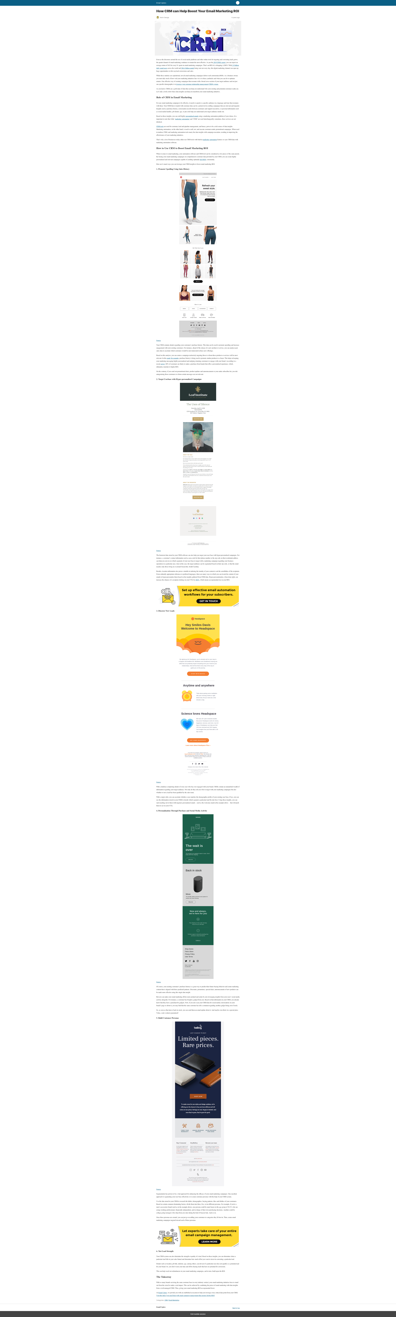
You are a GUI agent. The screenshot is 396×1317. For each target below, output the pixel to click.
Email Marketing (174, 1300)
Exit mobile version (198, 1314)
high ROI (203, 159)
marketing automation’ (182, 119)
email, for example (173, 358)
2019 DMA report (219, 62)
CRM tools (160, 126)
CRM (166, 1300)
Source (158, 340)
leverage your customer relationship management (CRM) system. (197, 84)
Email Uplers (162, 1292)
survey (163, 364)
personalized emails (192, 116)
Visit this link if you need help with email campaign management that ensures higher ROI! (185, 1295)
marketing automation (210, 139)
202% (197, 580)
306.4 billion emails (187, 68)
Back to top (236, 1308)
